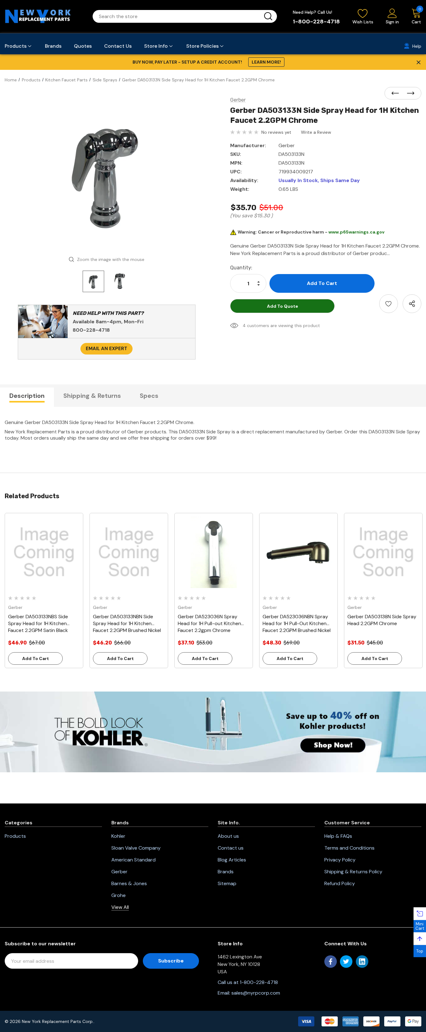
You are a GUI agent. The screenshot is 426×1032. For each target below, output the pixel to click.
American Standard (133, 859)
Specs (149, 396)
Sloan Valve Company (136, 848)
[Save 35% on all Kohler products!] (213, 731)
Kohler (118, 836)
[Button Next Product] (409, 93)
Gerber (119, 871)
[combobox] (177, 16)
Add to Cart (35, 658)
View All (120, 907)
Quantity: (241, 268)
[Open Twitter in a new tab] (346, 961)
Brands (226, 871)
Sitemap (227, 883)
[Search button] (268, 16)
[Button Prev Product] (397, 93)
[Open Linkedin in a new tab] (362, 961)
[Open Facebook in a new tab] (330, 961)
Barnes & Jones (129, 883)
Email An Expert (106, 348)
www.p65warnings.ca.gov (356, 232)
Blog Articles (232, 859)
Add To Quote (282, 306)
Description (27, 396)
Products (15, 836)
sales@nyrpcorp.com (255, 993)
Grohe (118, 895)
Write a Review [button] (316, 132)
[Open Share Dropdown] (412, 303)
